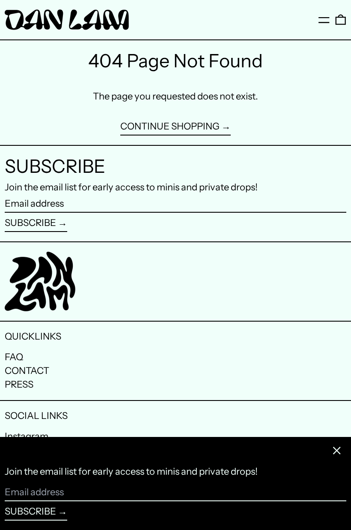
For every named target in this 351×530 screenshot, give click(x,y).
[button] (341, 19)
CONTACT (27, 370)
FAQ (14, 357)
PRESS (19, 384)
